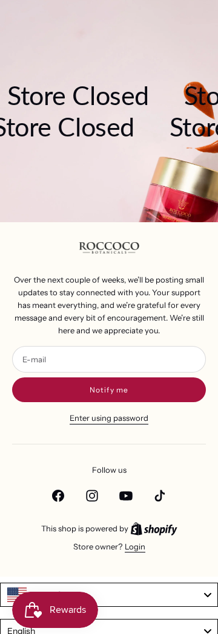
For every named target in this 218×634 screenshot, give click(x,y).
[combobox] (109, 595)
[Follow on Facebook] (58, 495)
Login (135, 546)
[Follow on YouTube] (126, 495)
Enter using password (109, 418)
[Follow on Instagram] (92, 495)
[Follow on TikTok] (160, 495)
